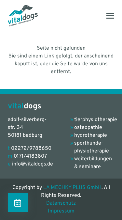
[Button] (18, 202)
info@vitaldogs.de (32, 164)
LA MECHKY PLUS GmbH (72, 187)
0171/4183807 (30, 156)
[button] (110, 16)
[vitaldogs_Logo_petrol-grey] (23, 15)
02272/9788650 (31, 148)
